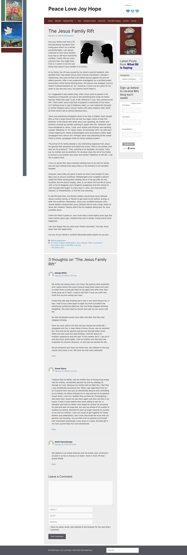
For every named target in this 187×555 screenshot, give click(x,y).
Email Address (127, 129)
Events (133, 21)
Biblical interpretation (58, 240)
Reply (54, 356)
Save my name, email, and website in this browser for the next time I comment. (80, 528)
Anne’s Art (101, 21)
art (52, 243)
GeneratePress (86, 550)
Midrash (84, 243)
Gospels (62, 243)
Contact (126, 21)
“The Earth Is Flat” (57, 247)
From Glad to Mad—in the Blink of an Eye (66, 245)
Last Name (126, 117)
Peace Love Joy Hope (74, 9)
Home (50, 21)
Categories (124, 75)
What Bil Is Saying (114, 21)
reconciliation (97, 243)
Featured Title (68, 21)
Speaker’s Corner (90, 21)
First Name (126, 105)
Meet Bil (58, 21)
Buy (79, 21)
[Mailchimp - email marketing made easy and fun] (129, 149)
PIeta (90, 243)
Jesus (78, 243)
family (56, 243)
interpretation (70, 243)
